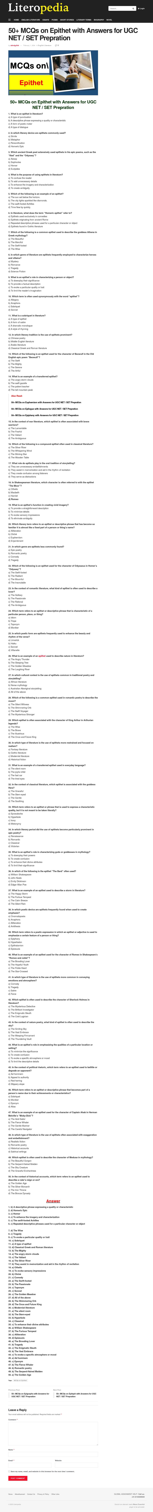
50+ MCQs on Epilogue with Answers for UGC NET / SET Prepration (44, 408)
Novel (109, 20)
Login (142, 8)
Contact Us (31, 1494)
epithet (42, 655)
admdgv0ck (15, 45)
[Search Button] (133, 8)
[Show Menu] (9, 20)
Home (16, 20)
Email (11, 1460)
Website (58, 1460)
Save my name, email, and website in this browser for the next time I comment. (43, 1471)
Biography (99, 20)
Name (11, 1449)
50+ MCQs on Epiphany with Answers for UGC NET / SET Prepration (44, 415)
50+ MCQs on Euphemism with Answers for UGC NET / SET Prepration (46, 402)
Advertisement (20, 1494)
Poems (55, 20)
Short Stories (67, 20)
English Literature (31, 20)
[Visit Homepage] (38, 8)
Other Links (55, 1494)
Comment (13, 1419)
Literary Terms (83, 20)
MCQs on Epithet (20, 1380)
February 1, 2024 (29, 45)
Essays (46, 20)
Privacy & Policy (43, 1494)
